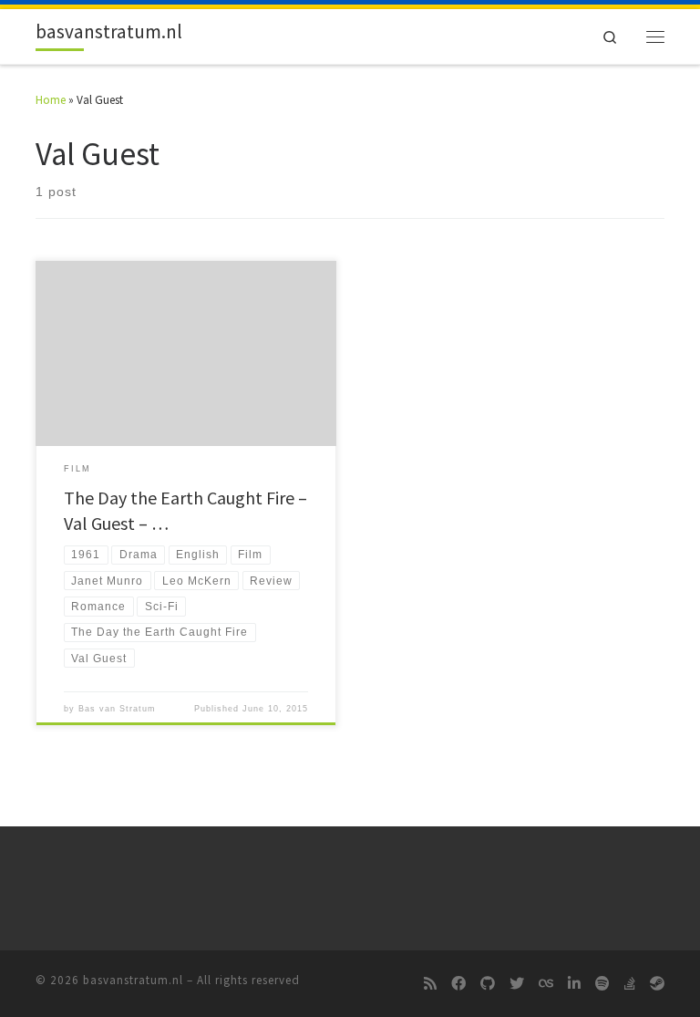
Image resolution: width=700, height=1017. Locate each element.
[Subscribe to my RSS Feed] (430, 984)
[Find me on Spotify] (602, 984)
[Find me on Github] (487, 984)
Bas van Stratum (117, 708)
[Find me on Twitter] (517, 984)
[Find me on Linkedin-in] (574, 984)
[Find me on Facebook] (458, 984)
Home (51, 100)
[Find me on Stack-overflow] (629, 984)
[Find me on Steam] (657, 984)
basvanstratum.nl (133, 980)
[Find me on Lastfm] (546, 984)
